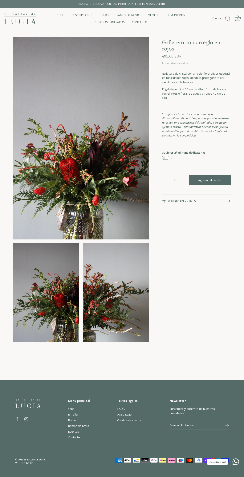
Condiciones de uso (130, 420)
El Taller (73, 414)
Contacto (74, 437)
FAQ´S (121, 409)
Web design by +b (25, 463)
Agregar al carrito (209, 180)
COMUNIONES (176, 15)
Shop (71, 409)
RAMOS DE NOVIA (128, 15)
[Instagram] (26, 419)
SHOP (60, 15)
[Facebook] (17, 419)
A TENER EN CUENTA (181, 201)
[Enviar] (227, 425)
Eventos (73, 431)
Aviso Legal (124, 414)
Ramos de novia (78, 426)
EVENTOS (153, 15)
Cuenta (216, 18)
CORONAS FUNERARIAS (110, 22)
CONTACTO (139, 22)
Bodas (72, 420)
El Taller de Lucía (35, 459)
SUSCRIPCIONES (82, 15)
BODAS (104, 15)
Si (172, 158)
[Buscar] (228, 18)
